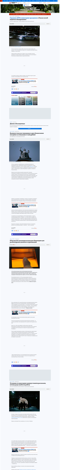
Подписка (48, 2)
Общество (20, 79)
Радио (41, 2)
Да (24, 5)
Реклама (44, 2)
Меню (1, 1)
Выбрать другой (27, 5)
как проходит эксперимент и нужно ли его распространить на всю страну (27, 81)
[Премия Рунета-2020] (19, 3)
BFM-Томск (32, 166)
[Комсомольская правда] (13, 2)
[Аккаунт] (59, 1)
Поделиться (48, 403)
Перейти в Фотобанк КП (18, 46)
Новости (11, 131)
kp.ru (36, 86)
